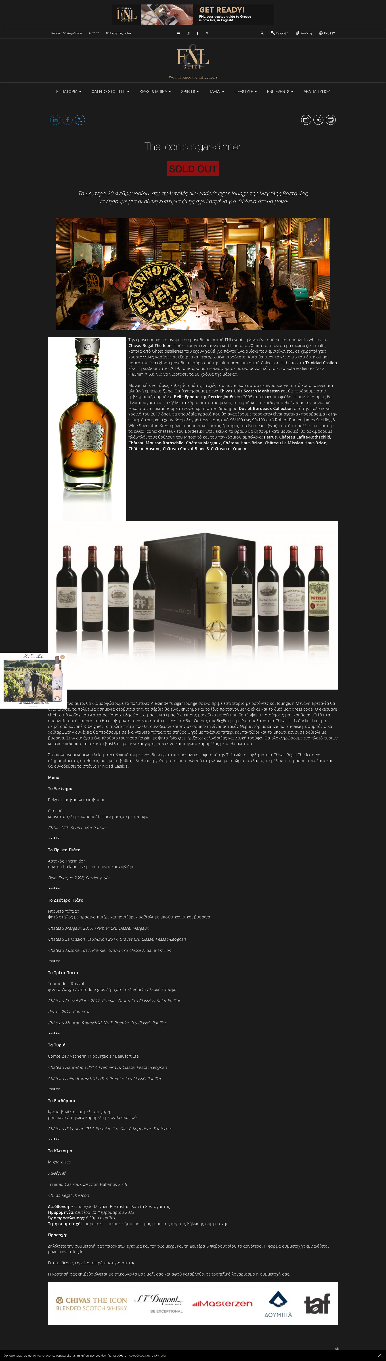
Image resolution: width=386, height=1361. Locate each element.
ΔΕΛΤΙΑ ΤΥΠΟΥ (317, 91)
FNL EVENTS (279, 91)
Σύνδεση (306, 33)
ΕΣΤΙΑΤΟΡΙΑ (67, 91)
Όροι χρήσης (287, 1351)
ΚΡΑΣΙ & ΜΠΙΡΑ (154, 91)
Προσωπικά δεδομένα (310, 1351)
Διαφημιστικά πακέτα (263, 1351)
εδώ (163, 1355)
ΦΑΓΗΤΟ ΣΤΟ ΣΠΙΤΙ (109, 91)
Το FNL (243, 1351)
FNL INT (329, 33)
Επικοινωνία (228, 1351)
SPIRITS (188, 91)
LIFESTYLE (244, 91)
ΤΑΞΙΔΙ (215, 91)
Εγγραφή (281, 33)
